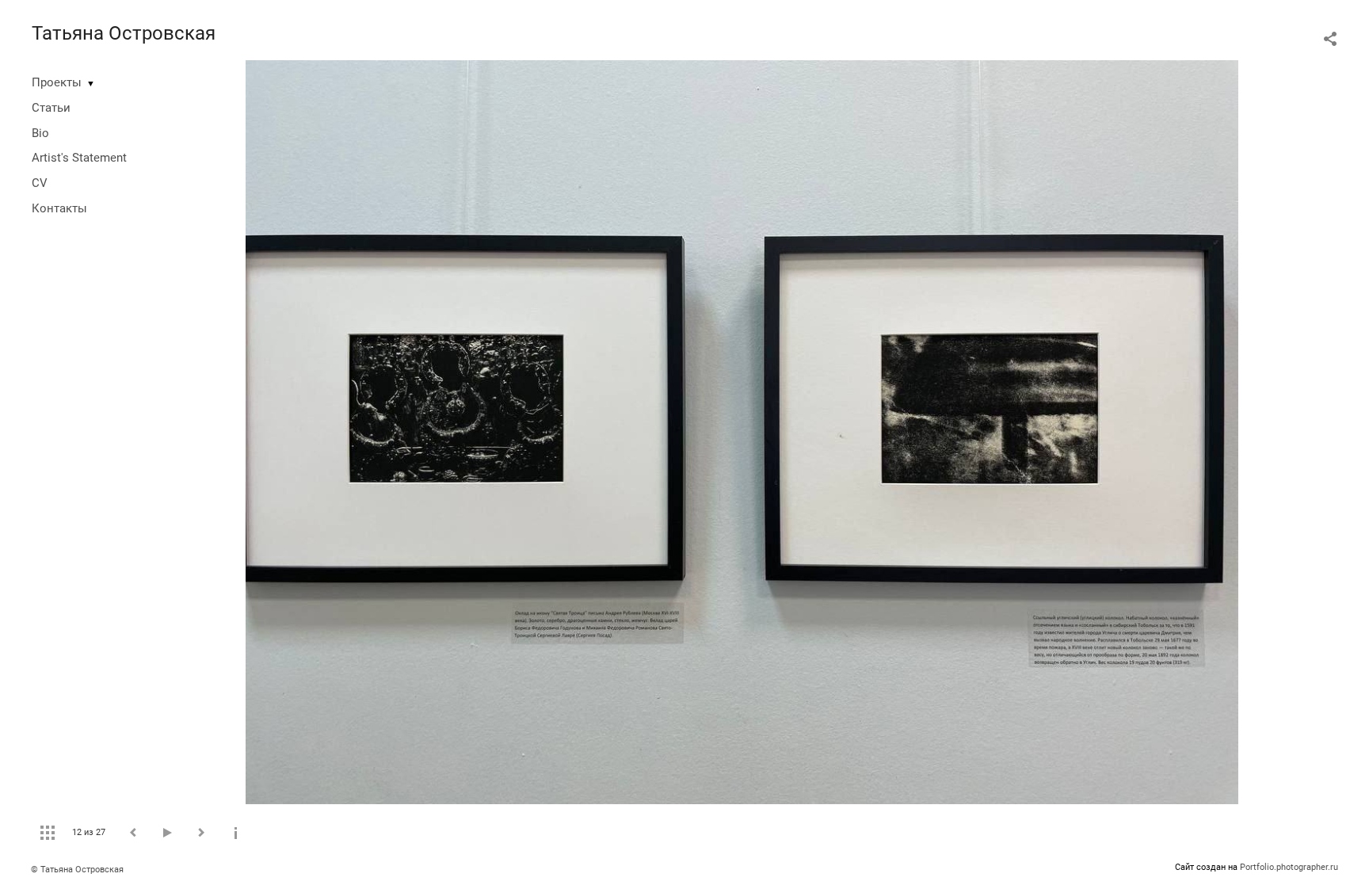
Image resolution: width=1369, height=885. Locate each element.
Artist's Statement (79, 158)
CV (40, 183)
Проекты (57, 82)
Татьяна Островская (123, 33)
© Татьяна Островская (77, 869)
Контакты (59, 208)
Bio (40, 133)
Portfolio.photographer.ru (1289, 867)
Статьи (51, 108)
